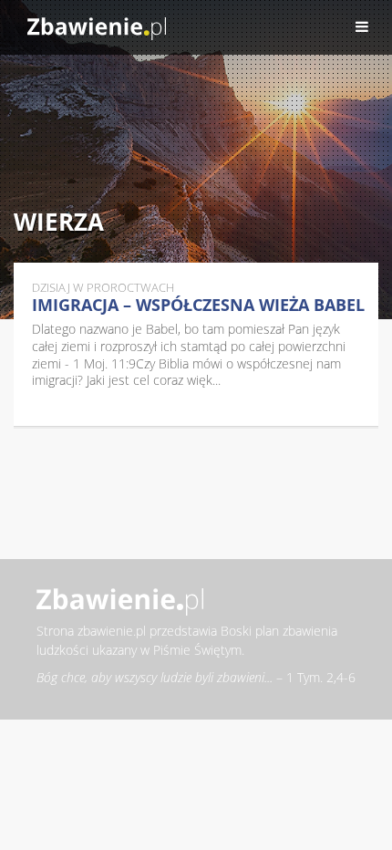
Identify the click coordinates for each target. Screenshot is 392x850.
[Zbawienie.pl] (96, 27)
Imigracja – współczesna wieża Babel (198, 305)
